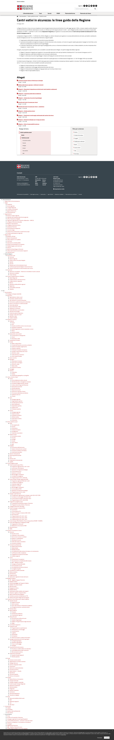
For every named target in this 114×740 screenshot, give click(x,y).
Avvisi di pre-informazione (18, 468)
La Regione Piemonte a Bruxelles (14, 222)
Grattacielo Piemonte (12, 227)
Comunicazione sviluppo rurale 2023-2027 (21, 498)
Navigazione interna (14, 588)
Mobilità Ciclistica (13, 581)
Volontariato (14, 634)
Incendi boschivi (15, 631)
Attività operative (16, 657)
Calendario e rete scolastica (18, 535)
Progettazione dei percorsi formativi (20, 554)
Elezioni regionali (13, 259)
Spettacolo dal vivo (16, 394)
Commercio (12, 692)
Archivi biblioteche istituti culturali (19, 380)
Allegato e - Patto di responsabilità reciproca (28, 124)
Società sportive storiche (17, 402)
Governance (14, 509)
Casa (11, 457)
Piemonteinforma (11, 212)
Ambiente (12, 321)
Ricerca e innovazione (14, 676)
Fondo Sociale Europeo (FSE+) (16, 465)
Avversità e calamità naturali (16, 299)
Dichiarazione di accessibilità (22, 194)
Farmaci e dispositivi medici (16, 665)
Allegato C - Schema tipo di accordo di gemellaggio (30, 98)
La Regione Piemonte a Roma (13, 225)
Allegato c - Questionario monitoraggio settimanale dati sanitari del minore (36, 115)
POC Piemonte (15, 514)
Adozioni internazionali (15, 454)
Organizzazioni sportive (17, 401)
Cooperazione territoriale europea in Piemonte (22, 503)
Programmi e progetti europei (16, 502)
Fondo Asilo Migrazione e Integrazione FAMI (19, 522)
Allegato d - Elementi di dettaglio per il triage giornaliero (31, 120)
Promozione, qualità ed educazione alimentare (20, 302)
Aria (13, 324)
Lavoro (11, 557)
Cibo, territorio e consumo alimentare (18, 300)
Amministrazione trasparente (13, 228)
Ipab (23, 153)
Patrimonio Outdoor (16, 367)
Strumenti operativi (14, 674)
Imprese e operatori (16, 348)
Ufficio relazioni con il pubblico (14, 239)
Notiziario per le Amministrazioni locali (18, 265)
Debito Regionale (13, 278)
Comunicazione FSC (16, 511)
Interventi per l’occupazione (18, 559)
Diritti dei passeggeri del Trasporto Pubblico (19, 583)
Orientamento (13, 573)
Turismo (11, 410)
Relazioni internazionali (12, 223)
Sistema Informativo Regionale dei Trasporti (19, 597)
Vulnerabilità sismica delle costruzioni (20, 650)
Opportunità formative (17, 546)
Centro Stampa (13, 275)
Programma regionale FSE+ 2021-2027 (21, 466)
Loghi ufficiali (50, 194)
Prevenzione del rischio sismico (17, 647)
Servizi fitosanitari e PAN (15, 307)
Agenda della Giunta (11, 211)
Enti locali (12, 257)
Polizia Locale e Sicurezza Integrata (17, 260)
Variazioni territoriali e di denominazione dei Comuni (21, 268)
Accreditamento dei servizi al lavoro (20, 567)
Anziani (24, 148)
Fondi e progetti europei (12, 463)
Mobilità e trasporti (11, 578)
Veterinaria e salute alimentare (16, 668)
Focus (8, 716)
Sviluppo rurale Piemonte (15, 494)
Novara (44, 180)
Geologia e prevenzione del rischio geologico (19, 639)
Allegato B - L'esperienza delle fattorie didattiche (29, 93)
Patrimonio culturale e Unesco (18, 391)
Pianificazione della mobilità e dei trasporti (19, 591)
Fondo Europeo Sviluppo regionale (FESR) (19, 479)
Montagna (12, 359)
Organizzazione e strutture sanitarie (17, 661)
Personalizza (99, 737)
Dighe (13, 623)
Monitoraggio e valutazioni (18, 474)
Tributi (8, 696)
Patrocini (9, 247)
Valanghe (14, 645)
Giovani (13, 426)
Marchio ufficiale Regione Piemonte (15, 249)
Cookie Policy (63, 734)
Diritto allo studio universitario (19, 541)
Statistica (12, 289)
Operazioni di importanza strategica (20, 470)
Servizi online (77, 147)
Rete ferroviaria (13, 586)
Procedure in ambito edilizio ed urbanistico (21, 649)
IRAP (11, 700)
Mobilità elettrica (13, 589)
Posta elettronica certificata (71, 194)
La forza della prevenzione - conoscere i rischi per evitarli (19, 720)
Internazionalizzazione (15, 693)
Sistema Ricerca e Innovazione (16, 679)
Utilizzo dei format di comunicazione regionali (17, 251)
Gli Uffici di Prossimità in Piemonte (15, 717)
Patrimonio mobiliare (14, 273)
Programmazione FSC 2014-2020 (19, 517)
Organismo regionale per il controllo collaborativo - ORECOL (20, 220)
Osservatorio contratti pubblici (14, 243)
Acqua (13, 323)
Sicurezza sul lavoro (14, 669)
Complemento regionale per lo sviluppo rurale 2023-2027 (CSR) (26, 495)
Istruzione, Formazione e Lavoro (14, 530)
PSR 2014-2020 (15, 353)
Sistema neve (15, 407)
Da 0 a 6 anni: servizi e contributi (19, 537)
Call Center (9, 241)
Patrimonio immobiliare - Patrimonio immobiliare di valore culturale (25, 271)
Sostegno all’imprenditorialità (18, 564)
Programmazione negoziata (16, 281)
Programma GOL (13, 575)
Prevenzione (12, 666)
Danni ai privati (15, 604)
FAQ (75, 150)
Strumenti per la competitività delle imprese (21, 561)
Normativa (76, 154)
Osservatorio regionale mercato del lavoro (19, 577)
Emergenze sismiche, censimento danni (21, 607)
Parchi (13, 337)
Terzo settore (25, 150)
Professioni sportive (16, 409)
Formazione (14, 636)
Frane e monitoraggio (16, 644)
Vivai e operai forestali (17, 356)
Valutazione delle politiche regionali (17, 284)
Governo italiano (20, 1)
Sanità (8, 658)
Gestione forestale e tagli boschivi (19, 346)
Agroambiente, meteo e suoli (16, 297)
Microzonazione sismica (17, 652)
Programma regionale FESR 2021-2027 (21, 481)
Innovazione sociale (26, 140)
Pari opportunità (15, 425)
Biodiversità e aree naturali (15, 334)
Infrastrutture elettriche (17, 613)
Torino (43, 181)
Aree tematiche (8, 292)
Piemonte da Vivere (85, 13)
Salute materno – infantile (15, 671)
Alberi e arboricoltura (16, 343)
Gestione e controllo (16, 473)
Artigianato (12, 689)
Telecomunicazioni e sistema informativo (21, 637)
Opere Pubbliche (13, 610)
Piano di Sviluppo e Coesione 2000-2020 (21, 513)
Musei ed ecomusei (16, 390)
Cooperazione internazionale (16, 460)
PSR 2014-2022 (13, 316)
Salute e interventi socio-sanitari (19, 449)
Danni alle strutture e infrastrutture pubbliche (22, 605)
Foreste (11, 342)
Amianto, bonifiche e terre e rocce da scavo (21, 326)
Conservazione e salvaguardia (18, 335)
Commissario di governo (15, 625)
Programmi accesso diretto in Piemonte (21, 505)
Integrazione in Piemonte (17, 524)
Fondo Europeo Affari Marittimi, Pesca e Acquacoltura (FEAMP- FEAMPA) (26, 521)
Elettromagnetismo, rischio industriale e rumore (22, 329)
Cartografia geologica (16, 641)
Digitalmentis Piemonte (12, 725)
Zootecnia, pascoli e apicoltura (16, 313)
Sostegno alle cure (14, 663)
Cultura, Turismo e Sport (12, 377)
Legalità (11, 462)
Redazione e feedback (59, 194)
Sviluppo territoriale (14, 681)
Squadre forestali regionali (18, 655)
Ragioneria (12, 286)
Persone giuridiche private (15, 455)
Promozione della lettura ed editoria (20, 393)
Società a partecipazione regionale (14, 233)
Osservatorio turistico (17, 418)
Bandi (75, 144)
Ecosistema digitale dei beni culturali (20, 383)
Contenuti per (8, 706)
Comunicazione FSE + (17, 471)
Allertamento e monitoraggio (18, 629)
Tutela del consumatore (17, 433)
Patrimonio (9, 270)
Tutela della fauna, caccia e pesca (17, 310)
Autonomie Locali (11, 255)
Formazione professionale (15, 545)
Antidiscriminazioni (16, 430)
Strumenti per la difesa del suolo (19, 618)
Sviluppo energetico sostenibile (16, 682)
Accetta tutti (107, 737)
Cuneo (36, 185)
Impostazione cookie (59, 189)
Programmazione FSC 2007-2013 (19, 519)
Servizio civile (13, 458)
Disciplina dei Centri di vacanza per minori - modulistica (31, 106)
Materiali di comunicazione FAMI (19, 525)
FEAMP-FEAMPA (13, 318)
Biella (36, 183)
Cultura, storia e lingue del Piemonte (20, 385)
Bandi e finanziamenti (12, 238)
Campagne (9, 724)
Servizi (49, 13)
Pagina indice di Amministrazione (12, 201)
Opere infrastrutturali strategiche (17, 594)
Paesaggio (12, 369)
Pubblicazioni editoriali (79, 141)
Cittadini (9, 708)
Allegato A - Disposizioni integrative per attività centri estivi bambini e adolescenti (37, 89)
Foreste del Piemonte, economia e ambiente (22, 345)
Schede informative (78, 135)
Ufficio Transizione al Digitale (13, 219)
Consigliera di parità (16, 569)
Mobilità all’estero (16, 549)
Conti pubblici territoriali (15, 287)
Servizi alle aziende (14, 305)
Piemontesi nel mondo (17, 386)
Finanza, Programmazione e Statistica (15, 276)
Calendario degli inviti (16, 484)
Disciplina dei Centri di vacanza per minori (28, 102)
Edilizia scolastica (13, 572)
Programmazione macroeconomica (17, 279)
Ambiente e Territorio (12, 319)
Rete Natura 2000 (16, 338)
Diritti (22, 135)
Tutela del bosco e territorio (18, 354)
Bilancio (11, 283)
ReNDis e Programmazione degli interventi (21, 621)
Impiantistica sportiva (16, 406)
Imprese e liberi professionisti (13, 711)
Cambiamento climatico (15, 340)
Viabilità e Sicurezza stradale (16, 585)
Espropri (11, 262)
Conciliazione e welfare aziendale (17, 570)
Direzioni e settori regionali (13, 215)
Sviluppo (9, 677)
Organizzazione (8, 214)
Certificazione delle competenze (19, 553)
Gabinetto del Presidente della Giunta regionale (17, 217)
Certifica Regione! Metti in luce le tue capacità (17, 728)
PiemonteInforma (70, 13)
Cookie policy (43, 194)
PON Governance (13, 527)
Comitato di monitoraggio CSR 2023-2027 (21, 497)
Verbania (44, 183)
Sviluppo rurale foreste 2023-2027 (19, 351)
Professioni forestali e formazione (19, 350)
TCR (10, 703)
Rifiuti (13, 330)
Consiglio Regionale (11, 207)
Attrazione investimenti (15, 685)
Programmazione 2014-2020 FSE (19, 478)
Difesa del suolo (13, 617)
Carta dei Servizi (10, 252)
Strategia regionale (16, 399)
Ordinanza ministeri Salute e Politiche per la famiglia (30, 80)
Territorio (12, 370)
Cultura (11, 378)
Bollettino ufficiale (11, 236)
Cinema (13, 396)
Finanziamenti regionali (17, 615)
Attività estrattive (13, 687)
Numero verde (56, 178)
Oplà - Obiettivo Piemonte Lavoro (14, 727)
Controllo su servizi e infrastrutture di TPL (19, 596)
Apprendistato (15, 548)
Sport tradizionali (16, 404)
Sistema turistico (15, 414)
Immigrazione (15, 431)
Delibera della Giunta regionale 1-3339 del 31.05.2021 (30, 85)
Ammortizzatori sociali (17, 565)
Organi (6, 203)
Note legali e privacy (34, 194)
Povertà (24, 143)
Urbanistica (14, 372)
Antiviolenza (14, 428)
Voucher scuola (15, 533)
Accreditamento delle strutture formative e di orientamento (25, 551)
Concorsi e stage (10, 230)
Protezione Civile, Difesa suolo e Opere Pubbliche (18, 599)
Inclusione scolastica (16, 543)
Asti (36, 181)
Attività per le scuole (16, 540)
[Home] (17, 16)
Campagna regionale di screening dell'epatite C (17, 719)
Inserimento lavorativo (17, 452)
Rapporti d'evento (16, 602)
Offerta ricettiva (15, 417)
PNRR (58, 13)
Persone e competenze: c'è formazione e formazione (19, 722)
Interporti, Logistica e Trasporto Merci (18, 593)
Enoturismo (14, 420)
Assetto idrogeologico (17, 620)
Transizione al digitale (14, 695)
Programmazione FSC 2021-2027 (19, 516)
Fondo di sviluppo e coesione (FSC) (17, 508)
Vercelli (44, 185)
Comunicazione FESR (16, 489)
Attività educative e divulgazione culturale (21, 382)
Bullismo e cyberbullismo (17, 538)
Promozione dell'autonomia (18, 447)
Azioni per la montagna (17, 362)
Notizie (75, 132)
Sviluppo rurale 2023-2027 (16, 315)
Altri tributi (12, 704)
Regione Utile (8, 235)
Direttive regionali (16, 556)
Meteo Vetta (14, 366)
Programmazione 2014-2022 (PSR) (20, 500)
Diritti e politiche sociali (26, 132)
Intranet (80, 194)
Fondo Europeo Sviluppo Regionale (17, 684)
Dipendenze (12, 673)
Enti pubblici (10, 709)
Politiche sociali (25, 138)
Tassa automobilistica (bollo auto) (17, 698)
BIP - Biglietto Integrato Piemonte (17, 580)
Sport (11, 398)
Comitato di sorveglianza (17, 476)
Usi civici (11, 263)
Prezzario (14, 612)
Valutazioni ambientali (17, 327)
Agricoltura (9, 295)
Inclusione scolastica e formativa (19, 450)
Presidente (9, 204)
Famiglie (24, 145)
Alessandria (38, 180)
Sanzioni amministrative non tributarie (15, 244)
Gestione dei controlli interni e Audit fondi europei (18, 231)
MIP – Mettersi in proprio (17, 562)
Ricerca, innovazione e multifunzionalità (18, 303)
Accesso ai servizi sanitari (15, 660)
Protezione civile (13, 626)
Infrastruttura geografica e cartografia (20, 375)
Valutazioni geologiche (17, 642)
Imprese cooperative (14, 690)
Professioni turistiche (16, 415)
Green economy (13, 358)
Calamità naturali (13, 601)
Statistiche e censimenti (15, 308)
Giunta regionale (10, 206)
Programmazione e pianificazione (19, 628)
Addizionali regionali (14, 701)
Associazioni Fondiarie (17, 361)
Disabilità (12, 446)
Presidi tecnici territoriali (15, 653)
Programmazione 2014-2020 (18, 492)
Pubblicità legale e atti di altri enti (14, 246)
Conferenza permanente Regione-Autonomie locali (21, 267)
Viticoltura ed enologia (15, 311)
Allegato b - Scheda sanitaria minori (26, 111)
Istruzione (12, 532)
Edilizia (13, 374)
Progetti (76, 138)
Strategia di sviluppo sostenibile (14, 294)
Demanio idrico (13, 609)
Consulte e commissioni (12, 209)
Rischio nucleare (15, 332)
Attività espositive (16, 388)
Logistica (14, 633)
